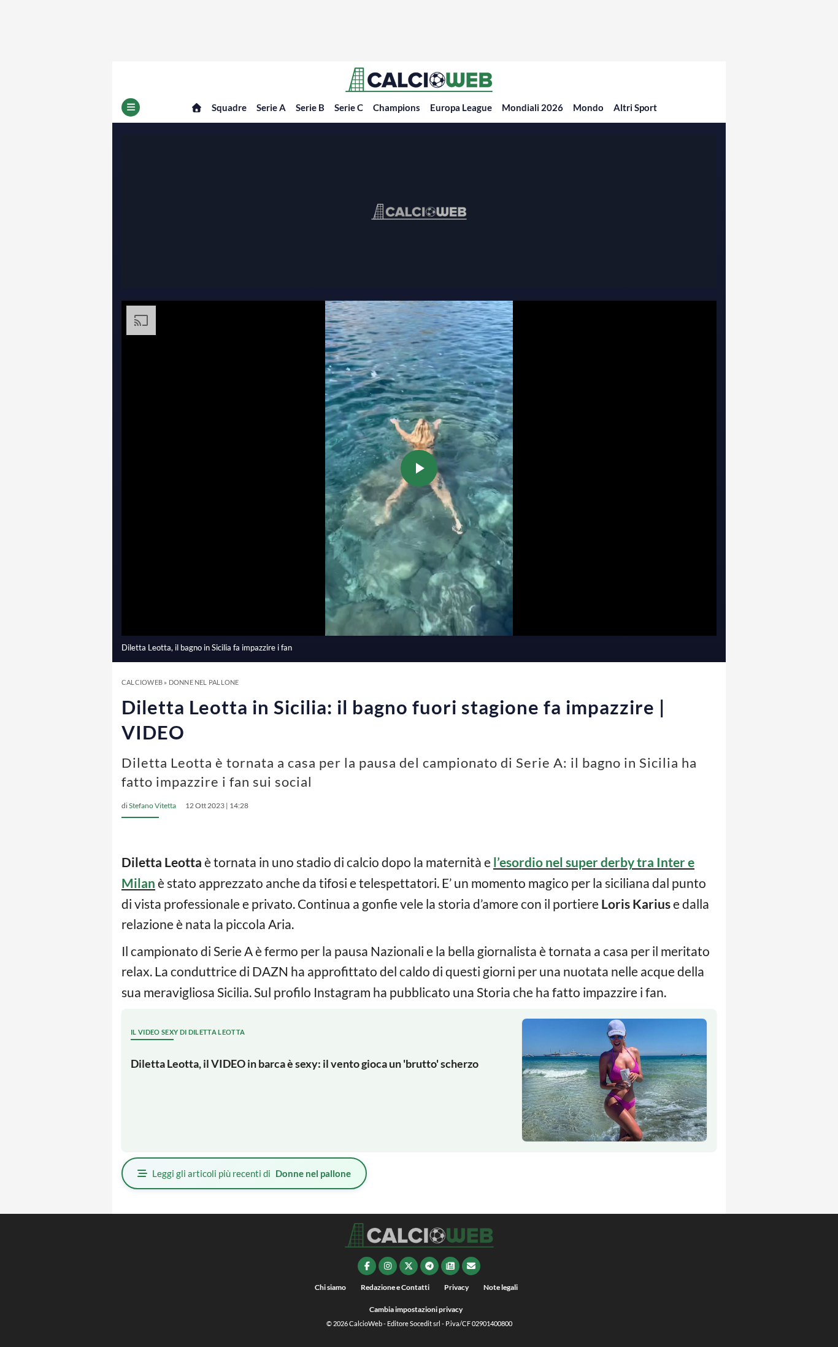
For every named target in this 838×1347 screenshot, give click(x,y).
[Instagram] (388, 1266)
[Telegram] (429, 1266)
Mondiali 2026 (532, 107)
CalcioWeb (142, 682)
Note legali (500, 1287)
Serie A (271, 107)
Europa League (461, 107)
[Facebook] (367, 1266)
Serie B (310, 107)
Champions (396, 107)
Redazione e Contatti (395, 1287)
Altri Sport (635, 107)
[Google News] (450, 1266)
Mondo (588, 107)
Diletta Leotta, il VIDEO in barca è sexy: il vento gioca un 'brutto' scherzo (305, 1063)
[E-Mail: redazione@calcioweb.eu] (471, 1266)
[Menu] (130, 107)
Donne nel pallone (204, 682)
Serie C (348, 107)
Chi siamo (330, 1287)
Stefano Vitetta (152, 805)
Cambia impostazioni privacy (416, 1309)
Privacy (456, 1287)
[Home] (196, 107)
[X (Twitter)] (408, 1266)
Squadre (229, 107)
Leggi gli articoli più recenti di (251, 1173)
